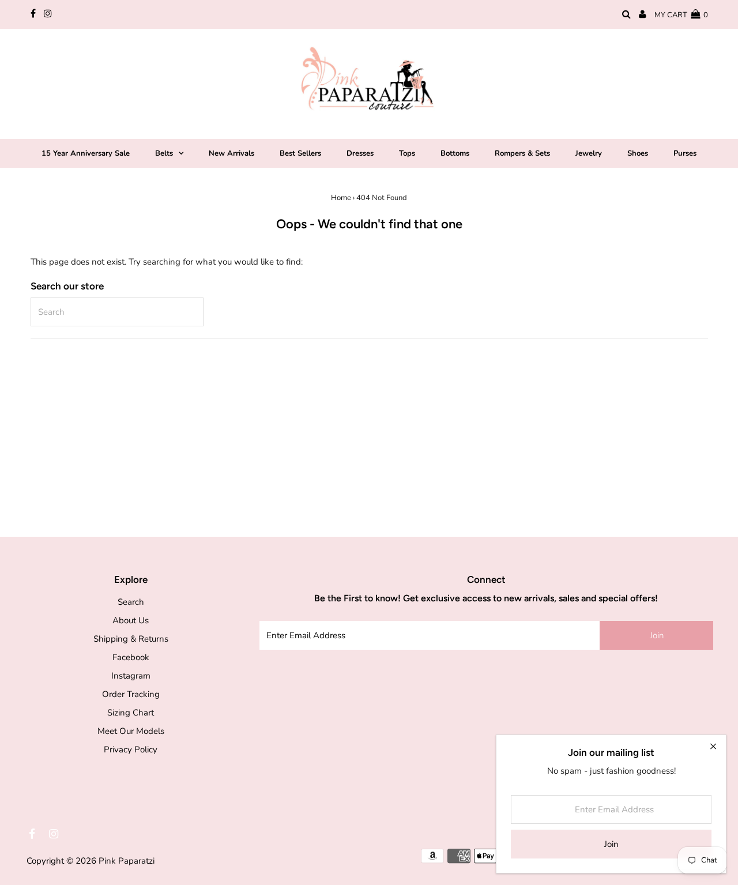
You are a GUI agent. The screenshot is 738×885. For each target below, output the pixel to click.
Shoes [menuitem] (637, 153)
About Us (130, 620)
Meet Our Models (130, 731)
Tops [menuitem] (407, 153)
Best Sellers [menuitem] (300, 153)
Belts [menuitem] (164, 153)
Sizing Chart (130, 712)
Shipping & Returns (130, 639)
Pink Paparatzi (127, 861)
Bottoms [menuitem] (454, 153)
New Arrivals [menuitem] (231, 153)
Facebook (130, 657)
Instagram (130, 675)
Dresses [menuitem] (360, 153)
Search (131, 602)
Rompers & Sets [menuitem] (522, 153)
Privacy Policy (130, 749)
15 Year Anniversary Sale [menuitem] (86, 153)
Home (341, 198)
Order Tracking (131, 694)
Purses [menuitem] (684, 153)
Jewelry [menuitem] (588, 153)
